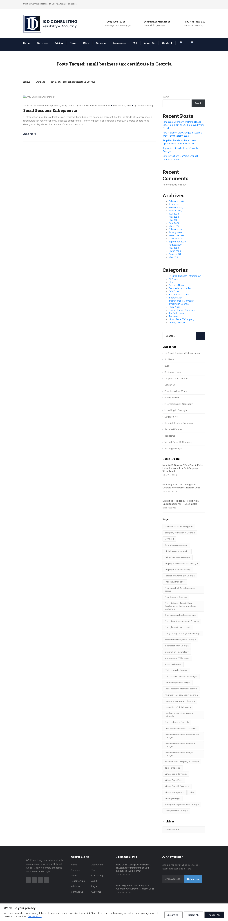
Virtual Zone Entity (174, 780)
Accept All (214, 915)
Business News (176, 285)
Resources (119, 43)
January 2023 (175, 210)
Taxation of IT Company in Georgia (182, 762)
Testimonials (78, 881)
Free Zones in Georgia (176, 597)
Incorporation (175, 297)
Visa (192, 792)
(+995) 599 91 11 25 (115, 21)
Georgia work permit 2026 (177, 627)
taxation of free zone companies (181, 728)
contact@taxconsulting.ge (118, 25)
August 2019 (175, 254)
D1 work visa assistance (176, 545)
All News (173, 279)
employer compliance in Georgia (181, 563)
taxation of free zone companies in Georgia (182, 736)
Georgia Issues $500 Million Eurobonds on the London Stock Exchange (180, 606)
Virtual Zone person (174, 792)
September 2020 (177, 241)
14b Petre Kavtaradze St (157, 21)
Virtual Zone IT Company (181, 319)
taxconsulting (145, 105)
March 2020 (175, 251)
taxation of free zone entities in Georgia (180, 745)
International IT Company (181, 301)
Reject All (193, 915)
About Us (149, 43)
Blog (86, 43)
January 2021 (175, 232)
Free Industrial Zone (179, 294)
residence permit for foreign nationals (179, 714)
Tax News (173, 316)
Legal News (175, 307)
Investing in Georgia (79, 105)
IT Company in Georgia (176, 670)
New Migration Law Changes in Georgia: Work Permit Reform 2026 (181, 486)
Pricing (59, 43)
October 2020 (176, 238)
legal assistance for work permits (181, 689)
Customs (96, 892)
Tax (93, 870)
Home (26, 43)
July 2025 (174, 204)
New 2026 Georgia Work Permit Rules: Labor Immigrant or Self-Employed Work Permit (183, 125)
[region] (114, 912)
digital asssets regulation (177, 551)
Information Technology (177, 652)
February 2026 (176, 201)
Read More (29, 133)
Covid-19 (169, 539)
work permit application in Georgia (182, 805)
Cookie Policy (35, 916)
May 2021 (173, 220)
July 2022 (174, 213)
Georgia (101, 43)
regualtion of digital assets (178, 707)
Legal (94, 886)
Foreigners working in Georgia (180, 576)
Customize (172, 915)
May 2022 (174, 217)
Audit (94, 881)
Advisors (75, 886)
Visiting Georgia (177, 322)
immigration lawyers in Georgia (180, 640)
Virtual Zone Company (176, 774)
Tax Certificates (101, 105)
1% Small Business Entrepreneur (41, 105)
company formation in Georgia (180, 533)
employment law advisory (177, 569)
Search (166, 96)
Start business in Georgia (177, 722)
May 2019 (173, 257)
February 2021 (176, 229)
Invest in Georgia (173, 664)
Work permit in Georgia (176, 811)
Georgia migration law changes (180, 615)
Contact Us (77, 892)
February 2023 (176, 207)
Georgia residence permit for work (182, 621)
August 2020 (175, 245)
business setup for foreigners (179, 526)
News (73, 43)
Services (42, 43)
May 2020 (174, 248)
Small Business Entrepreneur (50, 110)
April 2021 (174, 223)
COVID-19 (174, 291)
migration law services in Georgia (181, 695)
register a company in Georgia (180, 701)
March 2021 (174, 226)
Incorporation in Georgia (177, 646)
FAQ (134, 43)
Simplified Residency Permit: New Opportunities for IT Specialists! (181, 502)
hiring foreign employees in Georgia (183, 633)
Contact (167, 43)
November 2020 (177, 235)
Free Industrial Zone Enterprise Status (180, 589)
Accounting (97, 864)
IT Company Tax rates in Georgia (181, 676)
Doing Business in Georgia (177, 557)
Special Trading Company (182, 310)
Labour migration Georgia (177, 683)
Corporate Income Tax (180, 288)
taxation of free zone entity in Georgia (179, 754)
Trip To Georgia (172, 768)
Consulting (97, 875)
